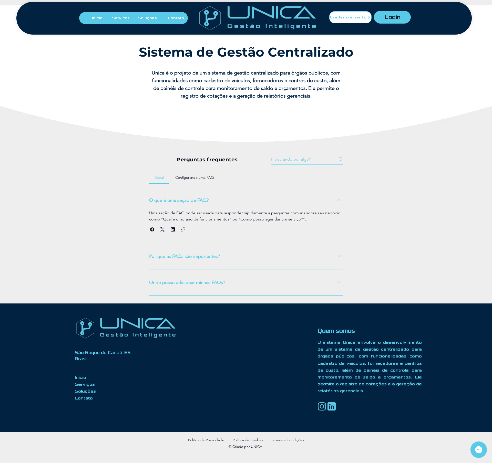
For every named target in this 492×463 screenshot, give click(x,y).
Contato (84, 398)
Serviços (85, 384)
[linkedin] (331, 406)
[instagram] (322, 406)
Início (80, 377)
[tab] (159, 177)
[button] (152, 229)
